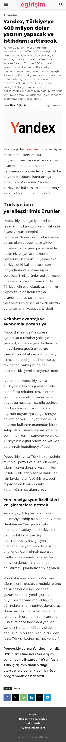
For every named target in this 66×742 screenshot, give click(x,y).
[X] (15, 697)
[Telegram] (47, 697)
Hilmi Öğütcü (18, 105)
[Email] (39, 697)
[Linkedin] (31, 697)
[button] (61, 4)
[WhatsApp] (23, 697)
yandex (17, 688)
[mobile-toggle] (6, 4)
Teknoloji (11, 15)
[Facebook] (7, 697)
